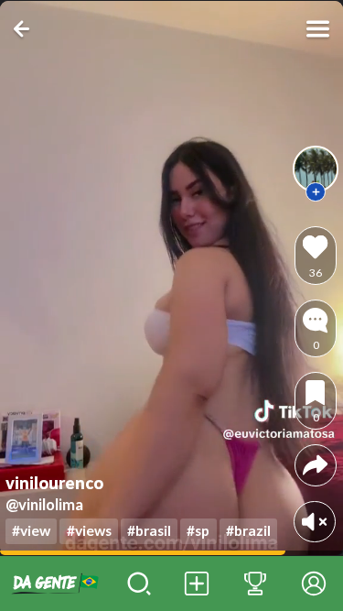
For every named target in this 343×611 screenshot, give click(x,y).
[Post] (197, 583)
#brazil (248, 530)
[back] (25, 29)
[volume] (314, 521)
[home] (55, 583)
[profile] (315, 168)
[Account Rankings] (255, 583)
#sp (198, 530)
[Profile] (313, 583)
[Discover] (139, 583)
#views (89, 530)
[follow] (315, 192)
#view (31, 530)
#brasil (149, 530)
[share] (315, 465)
